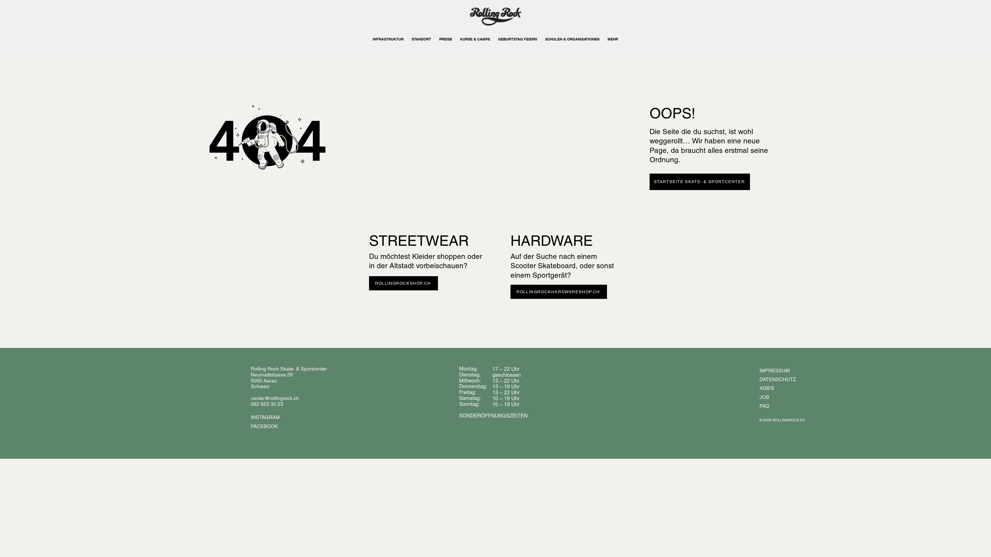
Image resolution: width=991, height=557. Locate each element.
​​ (493, 416)
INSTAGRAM (265, 417)
